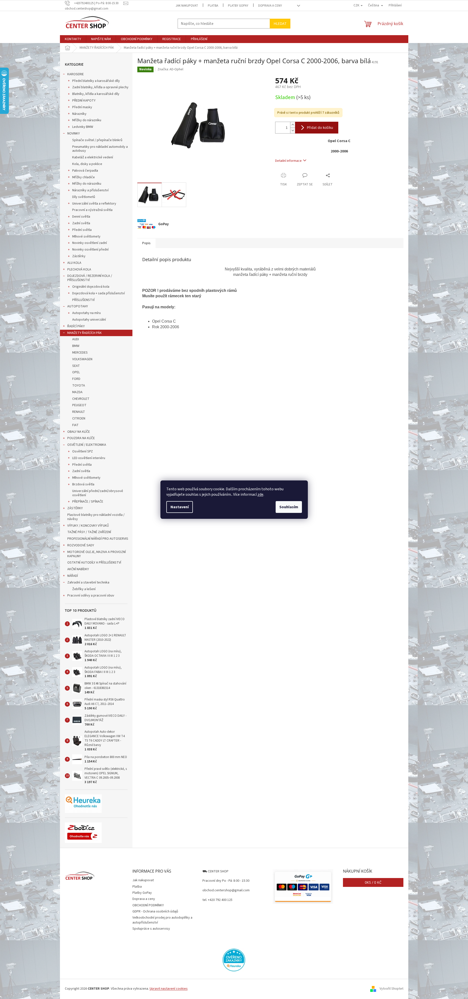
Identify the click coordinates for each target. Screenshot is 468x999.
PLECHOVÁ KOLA (79, 269)
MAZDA (77, 392)
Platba (213, 5)
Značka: (170, 69)
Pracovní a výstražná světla (92, 210)
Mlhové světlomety (86, 236)
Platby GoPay (238, 5)
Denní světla (81, 216)
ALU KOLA (74, 262)
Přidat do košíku (320, 127)
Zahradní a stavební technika (88, 582)
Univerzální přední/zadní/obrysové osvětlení (97, 493)
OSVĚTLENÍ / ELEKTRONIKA (86, 444)
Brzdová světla (83, 484)
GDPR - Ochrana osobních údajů (155, 911)
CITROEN (78, 418)
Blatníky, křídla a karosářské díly (95, 93)
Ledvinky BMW (82, 126)
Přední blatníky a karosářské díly (96, 80)
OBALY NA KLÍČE (78, 431)
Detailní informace (288, 160)
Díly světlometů (83, 196)
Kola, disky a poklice (87, 164)
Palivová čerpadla (85, 170)
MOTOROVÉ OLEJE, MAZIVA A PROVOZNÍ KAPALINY (96, 554)
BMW (75, 345)
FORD (76, 378)
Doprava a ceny (270, 5)
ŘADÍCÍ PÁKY (76, 326)
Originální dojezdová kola (90, 286)
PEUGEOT (79, 405)
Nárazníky (79, 113)
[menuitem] (73, 39)
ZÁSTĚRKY (75, 508)
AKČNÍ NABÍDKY (78, 569)
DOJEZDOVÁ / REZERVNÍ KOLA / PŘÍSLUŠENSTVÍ (89, 278)
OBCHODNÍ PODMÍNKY (148, 905)
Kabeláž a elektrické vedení (92, 157)
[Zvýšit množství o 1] (292, 125)
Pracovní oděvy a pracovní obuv (90, 595)
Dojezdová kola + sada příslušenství (98, 293)
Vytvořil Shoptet (391, 988)
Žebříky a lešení (84, 589)
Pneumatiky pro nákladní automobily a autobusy (100, 148)
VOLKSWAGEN (82, 359)
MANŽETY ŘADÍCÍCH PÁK (84, 332)
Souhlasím (288, 507)
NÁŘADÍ (72, 575)
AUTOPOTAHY (77, 306)
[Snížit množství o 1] (292, 130)
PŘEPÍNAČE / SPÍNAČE (87, 501)
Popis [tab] (146, 243)
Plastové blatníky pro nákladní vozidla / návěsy (96, 517)
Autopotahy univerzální (89, 319)
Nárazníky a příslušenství (90, 190)
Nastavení (179, 507)
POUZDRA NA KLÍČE (81, 438)
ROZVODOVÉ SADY (80, 545)
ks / (373, 882)
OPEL (76, 372)
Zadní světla (81, 223)
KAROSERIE (75, 74)
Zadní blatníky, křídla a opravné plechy (100, 87)
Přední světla (82, 229)
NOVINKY (73, 133)
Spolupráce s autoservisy (151, 928)
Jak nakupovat (187, 5)
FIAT (75, 425)
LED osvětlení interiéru (88, 458)
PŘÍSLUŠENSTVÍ (83, 300)
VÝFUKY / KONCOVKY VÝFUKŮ (88, 525)
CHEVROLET (80, 398)
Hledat (280, 23)
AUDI (75, 339)
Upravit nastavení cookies (169, 988)
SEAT (76, 365)
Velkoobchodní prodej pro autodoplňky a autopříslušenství (162, 920)
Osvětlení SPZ (82, 451)
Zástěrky (78, 256)
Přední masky (82, 107)
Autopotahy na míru (86, 313)
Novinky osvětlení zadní (89, 242)
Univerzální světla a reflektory (94, 203)
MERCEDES (80, 352)
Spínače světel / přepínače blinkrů (97, 140)
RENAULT (78, 411)
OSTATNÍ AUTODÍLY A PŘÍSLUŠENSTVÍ (94, 562)
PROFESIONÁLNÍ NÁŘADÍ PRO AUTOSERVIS (97, 538)
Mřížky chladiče (83, 177)
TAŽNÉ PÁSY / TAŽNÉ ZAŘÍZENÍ (89, 532)
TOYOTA (78, 385)
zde (260, 494)
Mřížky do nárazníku (86, 120)
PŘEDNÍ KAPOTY (84, 100)
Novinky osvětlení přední (90, 249)
